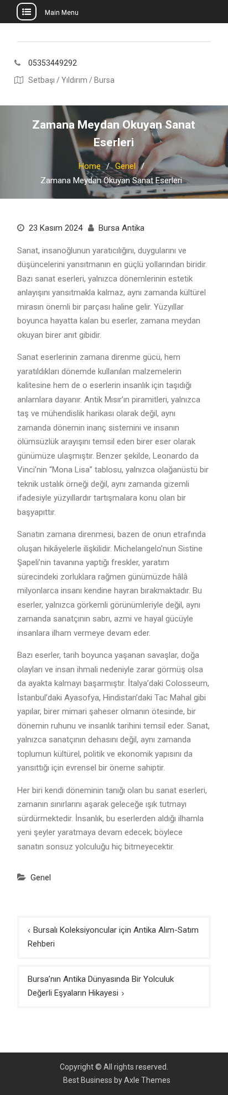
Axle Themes (147, 1080)
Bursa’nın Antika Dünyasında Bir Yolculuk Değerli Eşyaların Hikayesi (101, 986)
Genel (40, 878)
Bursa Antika (121, 228)
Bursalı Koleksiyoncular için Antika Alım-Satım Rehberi (113, 937)
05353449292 (52, 63)
